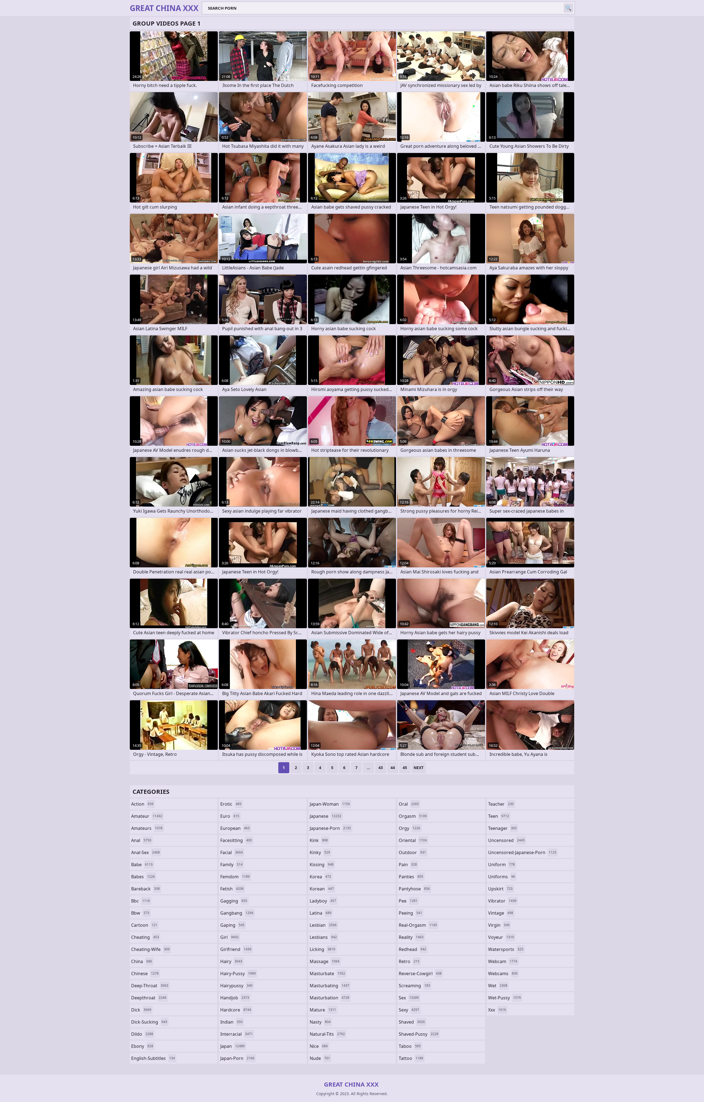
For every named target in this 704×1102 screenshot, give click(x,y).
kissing (322, 865)
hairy (231, 961)
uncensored (506, 840)
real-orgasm (418, 925)
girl (229, 937)
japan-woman (330, 804)
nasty (320, 1022)
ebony (142, 1046)
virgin (499, 925)
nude (320, 1058)
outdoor (412, 852)
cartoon (144, 925)
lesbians (323, 937)
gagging (233, 901)
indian (231, 1022)
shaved (412, 1022)
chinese (145, 973)
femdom (235, 877)
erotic (230, 804)
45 (405, 767)
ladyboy (323, 901)
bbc (140, 901)
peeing (410, 913)
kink (319, 840)
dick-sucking (149, 1022)
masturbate (327, 973)
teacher (501, 804)
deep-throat (149, 986)
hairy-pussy (238, 973)
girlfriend (235, 949)
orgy (409, 828)
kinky (320, 852)
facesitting (236, 840)
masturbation (329, 998)
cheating (145, 937)
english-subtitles (153, 1058)
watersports (505, 949)
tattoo (411, 1058)
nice (319, 1046)
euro (229, 816)
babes (143, 877)
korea (320, 877)
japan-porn (237, 1058)
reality (411, 937)
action (142, 804)
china (141, 961)
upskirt (500, 889)
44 (393, 767)
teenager (502, 828)
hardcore (235, 1010)
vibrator (502, 901)
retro (409, 961)
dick (141, 1010)
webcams (503, 973)
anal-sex (145, 852)
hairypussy (236, 986)
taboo (410, 1046)
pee (408, 901)
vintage (500, 913)
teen (498, 816)
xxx (497, 1010)
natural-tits (327, 1034)
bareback (145, 889)
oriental (413, 840)
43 (380, 767)
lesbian (323, 925)
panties (411, 877)
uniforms (501, 877)
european (235, 828)
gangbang (236, 913)
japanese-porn (330, 828)
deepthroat (148, 998)
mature (323, 1010)
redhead (412, 949)
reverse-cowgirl (420, 973)
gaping (232, 925)
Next (419, 767)
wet (497, 986)
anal (141, 840)
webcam (502, 961)
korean (322, 889)
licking (322, 949)
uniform (501, 865)
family (231, 865)
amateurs (147, 828)
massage (324, 961)
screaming (414, 986)
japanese (325, 816)
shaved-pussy (418, 1034)
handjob (234, 998)
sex (409, 998)
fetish (232, 889)
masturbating (329, 986)
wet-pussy (504, 998)
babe (142, 865)
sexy (409, 1010)
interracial (236, 1034)
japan (232, 1046)
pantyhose (414, 889)
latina (320, 913)
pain (408, 865)
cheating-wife (150, 949)
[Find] (568, 8)
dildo (142, 1034)
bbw (140, 913)
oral (409, 804)
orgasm (413, 816)
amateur (146, 816)
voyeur (501, 937)
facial (231, 852)
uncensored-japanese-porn (522, 852)
